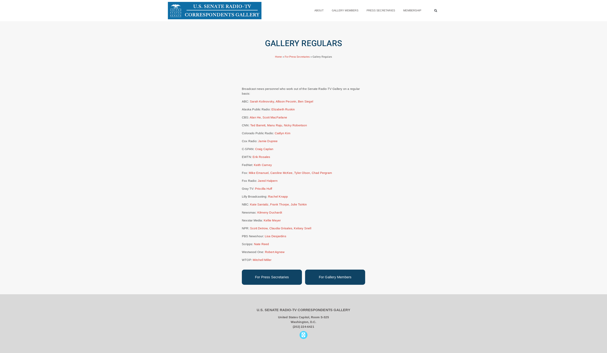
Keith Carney (263, 165)
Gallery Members (345, 10)
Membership (412, 10)
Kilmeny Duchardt (269, 212)
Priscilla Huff (263, 188)
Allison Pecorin (286, 101)
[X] (303, 335)
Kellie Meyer (272, 220)
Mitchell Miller (262, 260)
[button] (435, 10)
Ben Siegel (305, 101)
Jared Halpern (268, 180)
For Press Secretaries (297, 56)
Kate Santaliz (259, 204)
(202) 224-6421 (303, 326)
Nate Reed (261, 244)
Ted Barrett (257, 125)
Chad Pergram (322, 173)
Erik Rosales (261, 157)
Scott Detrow (259, 228)
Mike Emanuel (259, 173)
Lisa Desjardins (275, 236)
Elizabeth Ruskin (283, 109)
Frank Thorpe (279, 204)
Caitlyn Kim (282, 133)
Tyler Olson (302, 173)
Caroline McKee (281, 173)
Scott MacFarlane (275, 117)
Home (278, 56)
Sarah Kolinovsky (262, 101)
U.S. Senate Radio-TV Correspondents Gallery (303, 310)
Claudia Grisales (280, 228)
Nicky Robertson (295, 125)
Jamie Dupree (268, 141)
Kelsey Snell (302, 228)
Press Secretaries (381, 10)
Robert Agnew (275, 252)
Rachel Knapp (278, 196)
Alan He (255, 117)
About (319, 10)
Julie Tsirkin (299, 204)
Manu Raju (274, 125)
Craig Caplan (264, 149)
